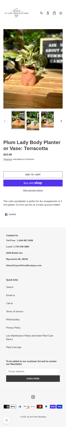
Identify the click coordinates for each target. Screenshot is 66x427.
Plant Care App (13, 347)
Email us (10, 295)
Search (9, 287)
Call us (9, 303)
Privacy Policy (13, 327)
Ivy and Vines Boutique (36, 417)
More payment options (33, 190)
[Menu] (61, 13)
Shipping (7, 159)
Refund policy (13, 319)
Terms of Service (14, 311)
